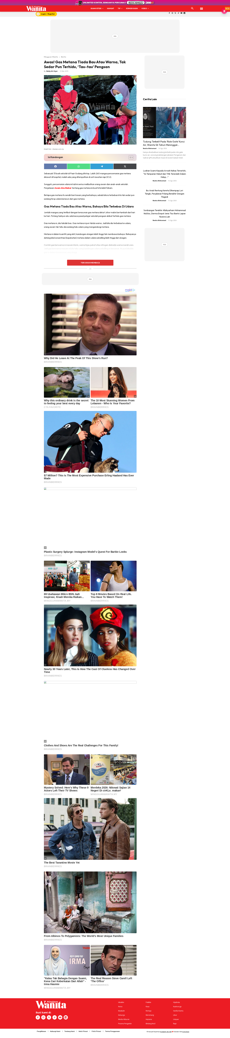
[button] (192, 8)
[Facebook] (169, 13)
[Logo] (36, 8)
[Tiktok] (178, 13)
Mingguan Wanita (51, 57)
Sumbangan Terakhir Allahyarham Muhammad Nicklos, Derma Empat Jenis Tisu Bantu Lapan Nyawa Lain (164, 213)
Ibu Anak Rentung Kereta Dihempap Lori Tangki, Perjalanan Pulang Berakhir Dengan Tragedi (164, 193)
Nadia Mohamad (149, 148)
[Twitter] (175, 13)
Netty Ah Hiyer (52, 71)
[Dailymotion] (184, 13)
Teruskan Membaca (90, 263)
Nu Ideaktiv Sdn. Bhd (166, 1031)
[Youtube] (181, 13)
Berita (63, 57)
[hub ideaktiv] (201, 7)
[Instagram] (172, 13)
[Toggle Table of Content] (130, 157)
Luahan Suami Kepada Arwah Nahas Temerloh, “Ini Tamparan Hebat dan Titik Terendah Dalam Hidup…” (164, 173)
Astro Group (185, 1031)
